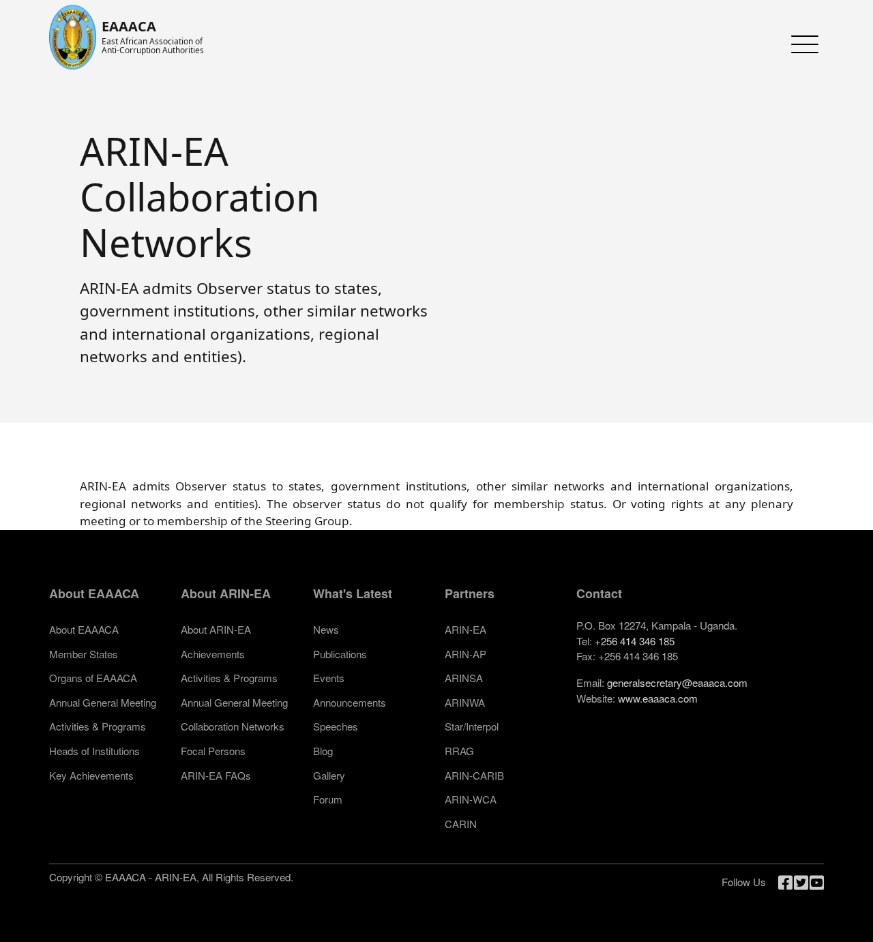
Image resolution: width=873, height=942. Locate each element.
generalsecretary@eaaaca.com (677, 682)
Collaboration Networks (232, 726)
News (326, 629)
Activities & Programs (97, 726)
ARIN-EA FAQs (216, 775)
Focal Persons (213, 751)
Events (328, 678)
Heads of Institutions (94, 751)
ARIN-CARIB (474, 775)
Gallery (329, 775)
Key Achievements (91, 775)
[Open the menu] (801, 44)
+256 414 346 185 (635, 641)
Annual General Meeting (102, 702)
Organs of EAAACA (93, 678)
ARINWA (465, 702)
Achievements (213, 654)
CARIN (461, 823)
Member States (83, 654)
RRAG (459, 751)
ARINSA (464, 678)
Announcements (349, 702)
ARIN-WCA (471, 799)
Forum (327, 799)
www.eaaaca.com (658, 698)
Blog (323, 751)
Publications (340, 654)
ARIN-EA (465, 629)
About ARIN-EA (216, 629)
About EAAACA (84, 629)
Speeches (335, 726)
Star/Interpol (472, 726)
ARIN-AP (465, 654)
